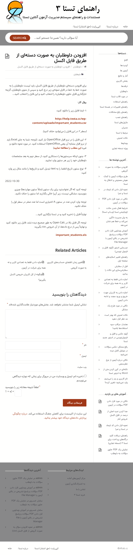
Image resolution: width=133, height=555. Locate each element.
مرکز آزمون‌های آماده (76, 478)
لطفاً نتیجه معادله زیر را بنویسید (22, 387)
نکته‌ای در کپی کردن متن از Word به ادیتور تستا (115, 371)
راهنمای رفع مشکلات (118, 112)
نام (84, 344)
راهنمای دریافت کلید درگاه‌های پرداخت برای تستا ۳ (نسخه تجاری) (118, 439)
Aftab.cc (123, 548)
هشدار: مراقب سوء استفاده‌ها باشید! (119, 326)
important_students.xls (71, 235)
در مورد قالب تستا (119, 96)
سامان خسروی (35, 501)
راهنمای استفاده (120, 102)
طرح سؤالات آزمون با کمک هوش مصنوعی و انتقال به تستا (116, 180)
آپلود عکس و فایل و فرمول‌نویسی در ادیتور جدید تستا (115, 337)
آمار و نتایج (123, 76)
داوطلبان (77, 67)
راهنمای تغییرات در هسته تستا (114, 107)
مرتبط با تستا (122, 133)
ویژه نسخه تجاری (120, 148)
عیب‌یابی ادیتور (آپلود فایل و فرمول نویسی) (115, 249)
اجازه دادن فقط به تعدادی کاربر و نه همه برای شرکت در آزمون (116, 283)
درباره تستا (112, 27)
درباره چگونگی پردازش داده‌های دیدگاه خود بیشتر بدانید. (49, 416)
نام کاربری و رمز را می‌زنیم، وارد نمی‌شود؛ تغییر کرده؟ (116, 380)
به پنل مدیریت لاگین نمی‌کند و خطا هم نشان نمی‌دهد (117, 221)
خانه (125, 27)
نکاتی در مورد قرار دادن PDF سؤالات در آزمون (115, 201)
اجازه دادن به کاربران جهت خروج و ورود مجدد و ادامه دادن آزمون (116, 296)
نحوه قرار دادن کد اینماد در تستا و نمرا (117, 427)
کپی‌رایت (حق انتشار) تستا (87, 27)
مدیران (125, 128)
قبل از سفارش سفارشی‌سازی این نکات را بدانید (116, 270)
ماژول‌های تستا (121, 122)
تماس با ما (80, 489)
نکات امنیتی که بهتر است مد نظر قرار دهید (116, 317)
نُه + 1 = (10, 392)
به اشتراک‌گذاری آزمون (75, 484)
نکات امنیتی (122, 138)
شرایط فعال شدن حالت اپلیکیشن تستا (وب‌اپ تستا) (115, 210)
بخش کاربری (122, 81)
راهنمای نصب (122, 117)
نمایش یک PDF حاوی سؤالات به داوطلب (118, 451)
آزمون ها (124, 70)
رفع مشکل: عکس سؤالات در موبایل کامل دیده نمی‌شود (116, 350)
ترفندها (124, 86)
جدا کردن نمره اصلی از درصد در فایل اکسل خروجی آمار (117, 415)
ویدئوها (124, 143)
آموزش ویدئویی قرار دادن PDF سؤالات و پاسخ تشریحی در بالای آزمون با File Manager (116, 236)
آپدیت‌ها (124, 65)
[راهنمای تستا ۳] (53, 12)
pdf (126, 60)
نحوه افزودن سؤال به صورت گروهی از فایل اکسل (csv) (27, 529)
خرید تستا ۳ (79, 495)
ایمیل (83, 355)
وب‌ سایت (81, 367)
